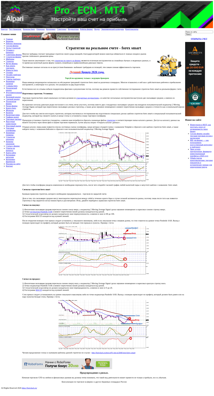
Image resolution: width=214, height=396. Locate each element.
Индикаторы (73, 29)
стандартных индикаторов (87, 98)
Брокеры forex (29, 29)
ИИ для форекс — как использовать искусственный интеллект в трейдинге (201, 143)
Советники (61, 29)
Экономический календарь (112, 29)
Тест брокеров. (15, 29)
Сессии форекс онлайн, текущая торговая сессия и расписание (201, 136)
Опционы (40, 29)
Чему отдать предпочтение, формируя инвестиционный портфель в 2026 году (200, 152)
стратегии (111, 120)
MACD (39, 290)
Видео (97, 29)
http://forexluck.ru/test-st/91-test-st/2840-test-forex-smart (113, 353)
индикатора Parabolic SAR (41, 212)
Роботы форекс (86, 29)
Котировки (50, 29)
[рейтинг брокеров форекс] (51, 39)
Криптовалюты (131, 29)
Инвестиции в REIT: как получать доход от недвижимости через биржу (200, 128)
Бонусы (4, 29)
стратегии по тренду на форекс (68, 61)
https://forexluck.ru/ (29, 388)
